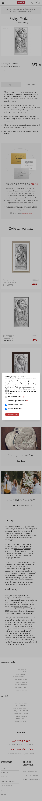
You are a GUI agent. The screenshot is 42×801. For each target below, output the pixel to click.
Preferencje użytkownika (18, 401)
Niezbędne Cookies (16, 397)
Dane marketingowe (17, 405)
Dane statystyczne (16, 409)
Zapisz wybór (12, 414)
